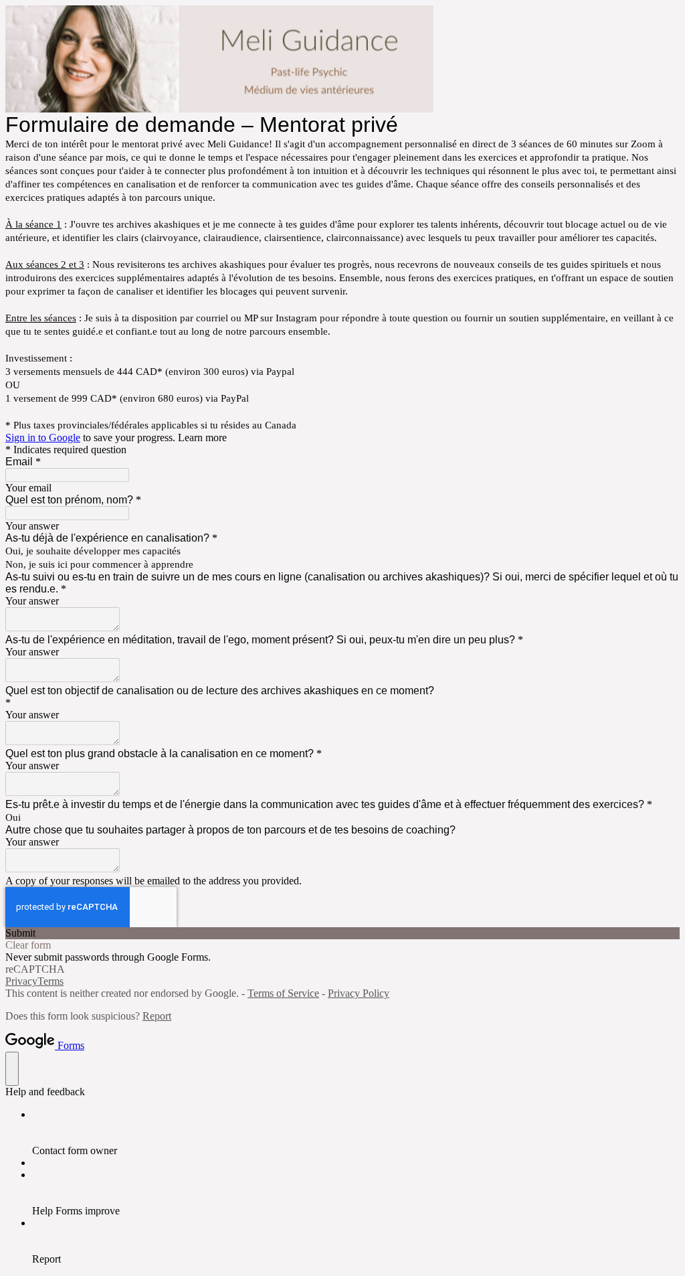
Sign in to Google (42, 437)
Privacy (21, 981)
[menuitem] (356, 1133)
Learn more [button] (202, 437)
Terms (50, 981)
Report (156, 1016)
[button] (342, 933)
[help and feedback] (12, 1069)
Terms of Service (283, 993)
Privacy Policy (358, 993)
